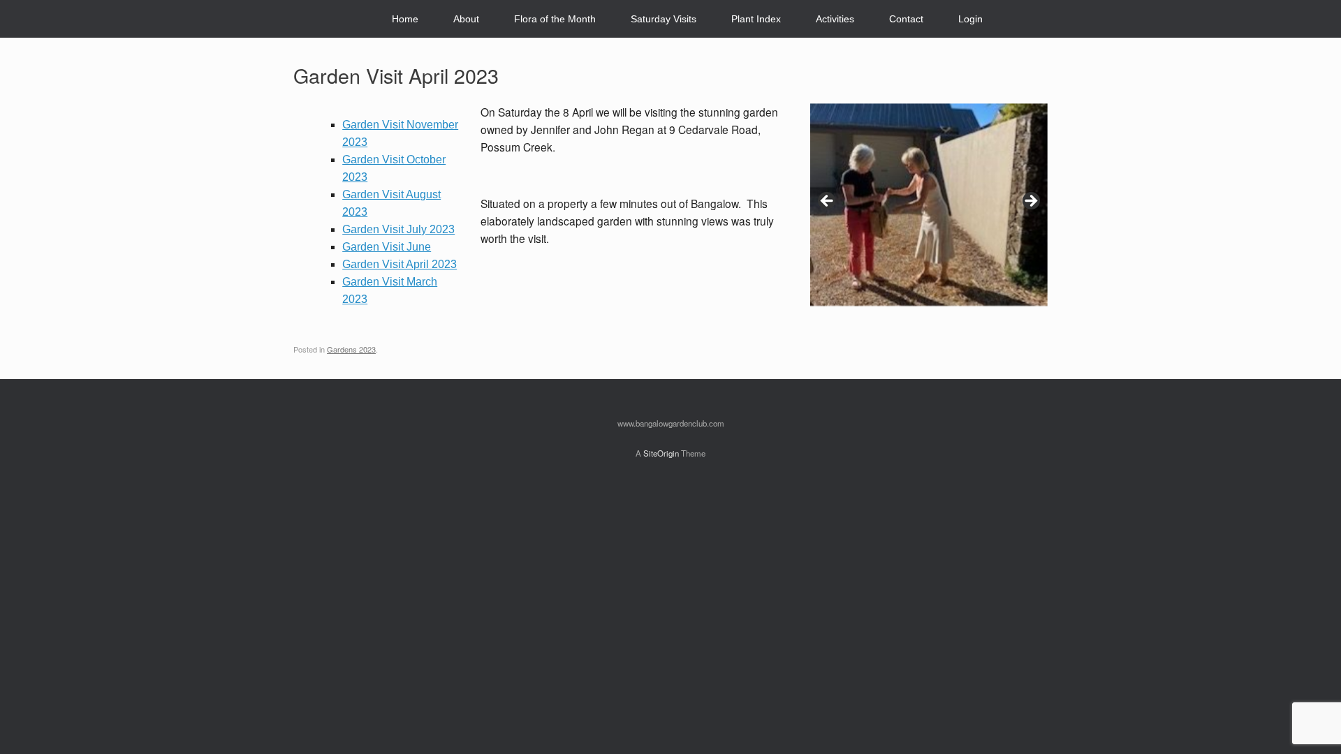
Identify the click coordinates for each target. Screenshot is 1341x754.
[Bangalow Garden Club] (304, 19)
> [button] (1030, 201)
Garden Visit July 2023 (398, 229)
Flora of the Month (555, 18)
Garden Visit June (386, 247)
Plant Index (756, 18)
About (466, 18)
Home (405, 18)
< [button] (827, 201)
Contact (906, 18)
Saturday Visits (663, 18)
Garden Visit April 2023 (399, 264)
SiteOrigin (661, 453)
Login (970, 18)
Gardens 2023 (351, 349)
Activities (835, 18)
